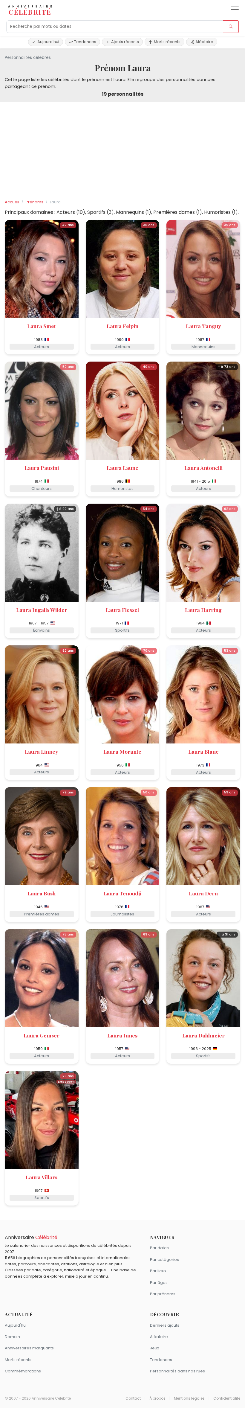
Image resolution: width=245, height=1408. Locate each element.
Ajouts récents (125, 42)
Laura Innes (122, 1035)
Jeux (154, 1348)
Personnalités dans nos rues (177, 1371)
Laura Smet (41, 325)
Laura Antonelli (203, 467)
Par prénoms (162, 1293)
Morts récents (167, 42)
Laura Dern (203, 893)
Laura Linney (41, 751)
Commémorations (23, 1371)
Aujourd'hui (48, 42)
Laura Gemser (41, 1035)
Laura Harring (203, 609)
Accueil (12, 202)
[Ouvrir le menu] (235, 9)
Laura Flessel (122, 609)
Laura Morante (122, 751)
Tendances (85, 42)
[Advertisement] (122, 151)
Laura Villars (41, 1177)
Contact (133, 1398)
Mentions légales (189, 1398)
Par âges (159, 1282)
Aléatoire (204, 42)
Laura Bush (41, 893)
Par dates (159, 1247)
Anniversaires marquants (29, 1348)
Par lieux (158, 1270)
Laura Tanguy (203, 325)
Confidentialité (226, 1398)
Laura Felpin (122, 325)
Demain (12, 1336)
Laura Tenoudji (122, 893)
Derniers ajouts (164, 1325)
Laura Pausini (41, 467)
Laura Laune (122, 467)
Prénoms (34, 202)
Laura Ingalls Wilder (41, 609)
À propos (157, 1398)
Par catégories (164, 1259)
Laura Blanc (203, 751)
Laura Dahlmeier (203, 1035)
